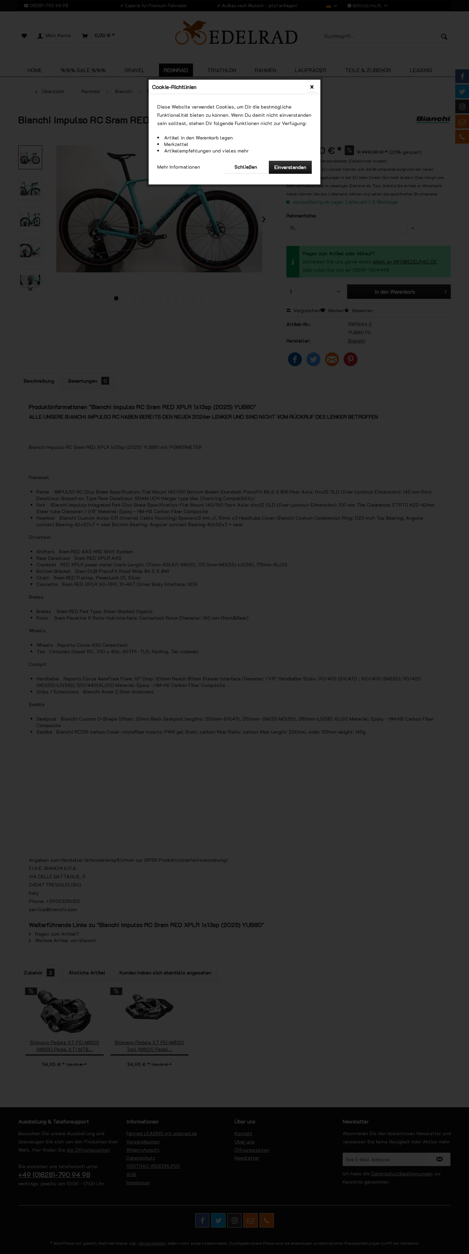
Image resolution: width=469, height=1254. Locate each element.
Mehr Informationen (178, 166)
